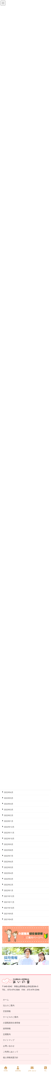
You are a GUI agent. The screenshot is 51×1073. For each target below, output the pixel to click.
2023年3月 (8, 810)
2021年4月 (8, 919)
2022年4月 (8, 873)
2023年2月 (8, 815)
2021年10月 (9, 908)
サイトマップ (8, 1040)
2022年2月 (8, 885)
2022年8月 (8, 850)
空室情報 (7, 1011)
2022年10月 (9, 838)
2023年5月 (8, 798)
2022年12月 (9, 827)
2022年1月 (8, 890)
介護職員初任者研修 (11, 1023)
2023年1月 (8, 821)
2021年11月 (9, 902)
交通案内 (7, 1034)
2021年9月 (8, 914)
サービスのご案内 (10, 1017)
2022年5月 (8, 867)
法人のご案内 (8, 1005)
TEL (45, 1070)
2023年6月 (8, 792)
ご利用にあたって (10, 1052)
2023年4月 (8, 804)
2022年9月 (8, 844)
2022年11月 (9, 833)
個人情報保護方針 (10, 1057)
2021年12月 (9, 896)
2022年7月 (8, 856)
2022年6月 (8, 862)
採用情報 (7, 1028)
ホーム (6, 1000)
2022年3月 (8, 879)
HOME (6, 1070)
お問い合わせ (8, 1046)
